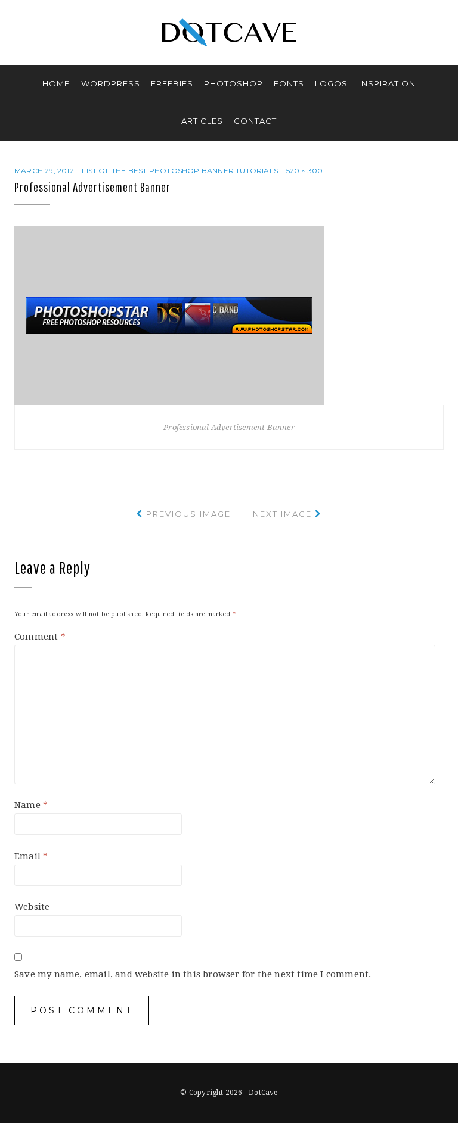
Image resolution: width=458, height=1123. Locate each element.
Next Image (282, 514)
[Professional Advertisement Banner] (169, 315)
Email (31, 856)
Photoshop (233, 83)
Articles (202, 121)
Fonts (289, 83)
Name (31, 805)
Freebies (172, 83)
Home (56, 83)
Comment (40, 636)
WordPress (110, 83)
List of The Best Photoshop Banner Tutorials (180, 170)
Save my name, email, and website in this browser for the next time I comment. (192, 974)
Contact (255, 121)
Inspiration (387, 83)
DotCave (263, 1092)
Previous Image (188, 514)
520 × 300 (304, 170)
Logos (331, 83)
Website (31, 906)
